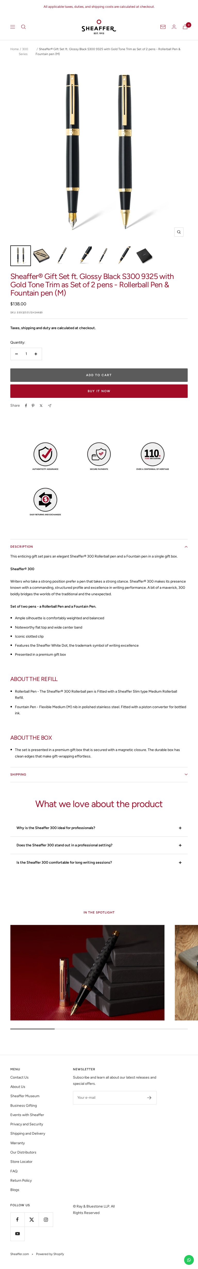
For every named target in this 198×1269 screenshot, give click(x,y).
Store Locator (21, 1161)
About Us (17, 1087)
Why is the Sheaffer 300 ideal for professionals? (55, 828)
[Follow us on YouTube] (17, 1234)
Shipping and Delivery (27, 1133)
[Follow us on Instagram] (46, 1219)
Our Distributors (23, 1152)
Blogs (14, 1190)
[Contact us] (189, 1260)
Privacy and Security (26, 1124)
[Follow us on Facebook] (17, 1219)
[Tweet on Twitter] (41, 405)
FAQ (14, 1171)
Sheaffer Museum (24, 1096)
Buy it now (99, 391)
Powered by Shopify (50, 1254)
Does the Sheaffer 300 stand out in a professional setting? (64, 845)
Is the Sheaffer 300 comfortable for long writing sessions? (64, 862)
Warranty (17, 1143)
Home (14, 49)
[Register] (149, 1098)
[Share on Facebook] (26, 405)
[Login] (174, 27)
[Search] (23, 27)
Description (21, 546)
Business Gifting (23, 1105)
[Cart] (185, 26)
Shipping (18, 774)
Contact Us (19, 1077)
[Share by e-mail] (49, 405)
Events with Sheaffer (27, 1115)
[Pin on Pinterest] (33, 405)
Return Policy (21, 1180)
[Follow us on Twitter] (31, 1219)
